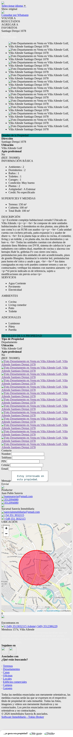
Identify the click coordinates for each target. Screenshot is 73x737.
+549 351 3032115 (15, 518)
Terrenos (8, 665)
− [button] (6, 533)
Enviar (5, 483)
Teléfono (6, 457)
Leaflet (40, 610)
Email (4, 468)
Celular (5, 464)
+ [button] (6, 528)
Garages (7, 688)
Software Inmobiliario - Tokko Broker (22, 716)
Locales (7, 678)
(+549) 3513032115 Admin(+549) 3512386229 (30, 626)
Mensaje (6, 480)
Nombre (6, 453)
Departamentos (11, 669)
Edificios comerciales (15, 681)
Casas (6, 672)
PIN (3, 461)
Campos (7, 685)
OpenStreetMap (53, 610)
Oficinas (7, 675)
